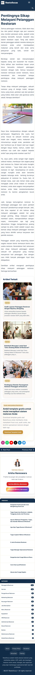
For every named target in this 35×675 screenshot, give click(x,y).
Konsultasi (14, 653)
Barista (3, 630)
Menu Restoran (5, 609)
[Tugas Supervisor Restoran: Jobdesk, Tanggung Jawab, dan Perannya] (5, 514)
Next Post (6, 450)
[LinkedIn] (20, 443)
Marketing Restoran (7, 597)
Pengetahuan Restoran (8, 593)
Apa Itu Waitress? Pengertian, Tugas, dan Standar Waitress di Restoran (21, 520)
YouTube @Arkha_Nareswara (17, 484)
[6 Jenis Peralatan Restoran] (5, 544)
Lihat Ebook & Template (12, 437)
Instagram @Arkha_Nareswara (17, 489)
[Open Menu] (29, 2)
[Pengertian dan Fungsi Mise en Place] (5, 559)
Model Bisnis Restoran (7, 638)
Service (3, 589)
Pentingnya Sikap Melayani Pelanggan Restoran (17, 20)
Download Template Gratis (12, 432)
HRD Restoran (5, 617)
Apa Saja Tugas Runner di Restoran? (21, 527)
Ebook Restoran (6, 626)
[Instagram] (3, 443)
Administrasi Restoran (7, 622)
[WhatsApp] (7, 443)
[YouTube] (11, 443)
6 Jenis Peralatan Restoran (18, 542)
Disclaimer (26, 648)
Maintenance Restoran (7, 634)
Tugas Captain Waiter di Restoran (20, 534)
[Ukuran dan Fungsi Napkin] (5, 573)
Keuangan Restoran (7, 601)
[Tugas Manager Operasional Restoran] (5, 551)
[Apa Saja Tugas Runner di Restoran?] (5, 529)
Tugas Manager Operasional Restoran (21, 549)
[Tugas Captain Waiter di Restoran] (5, 536)
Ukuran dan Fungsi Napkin (18, 572)
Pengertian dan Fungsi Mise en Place (21, 557)
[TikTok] (15, 443)
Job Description (5, 605)
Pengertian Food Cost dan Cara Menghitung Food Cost (19, 505)
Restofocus (13, 671)
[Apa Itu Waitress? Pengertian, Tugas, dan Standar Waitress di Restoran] (5, 521)
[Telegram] (24, 443)
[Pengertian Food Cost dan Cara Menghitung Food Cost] (5, 506)
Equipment (4, 613)
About (7, 648)
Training (22, 653)
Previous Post (27, 450)
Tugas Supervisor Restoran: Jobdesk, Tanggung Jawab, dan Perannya (21, 513)
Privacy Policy (16, 648)
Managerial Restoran (7, 585)
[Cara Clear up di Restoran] (5, 566)
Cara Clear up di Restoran (18, 565)
